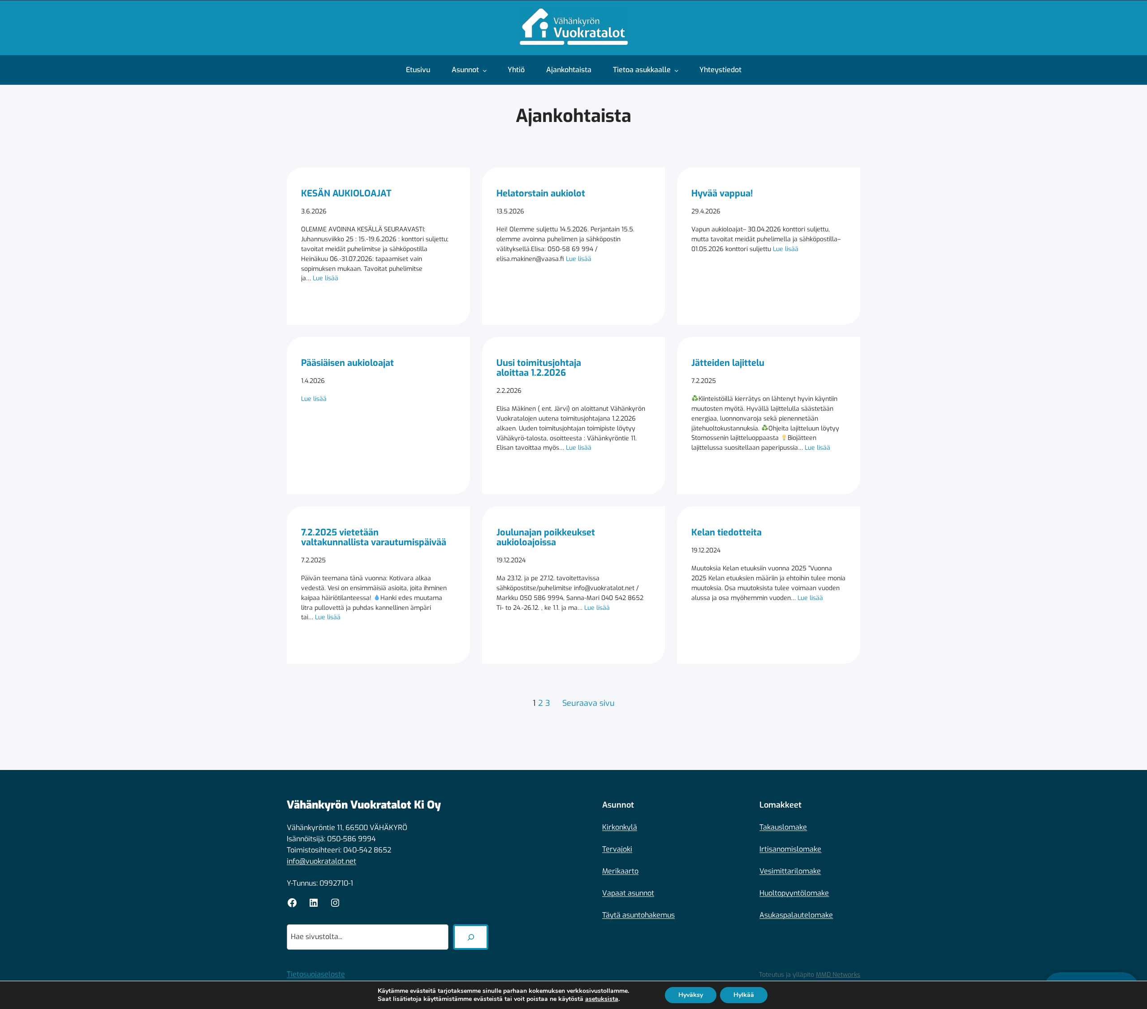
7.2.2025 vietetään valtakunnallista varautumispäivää (373, 538)
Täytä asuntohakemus (638, 915)
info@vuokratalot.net (321, 861)
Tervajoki (617, 849)
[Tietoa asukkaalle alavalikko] (679, 70)
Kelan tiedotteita (726, 533)
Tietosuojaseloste (316, 974)
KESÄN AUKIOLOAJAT (346, 194)
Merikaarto (620, 871)
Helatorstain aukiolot (540, 194)
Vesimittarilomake (790, 871)
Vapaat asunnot (628, 893)
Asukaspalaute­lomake (796, 915)
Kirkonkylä (619, 827)
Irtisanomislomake (790, 849)
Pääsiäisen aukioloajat (347, 363)
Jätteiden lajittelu (727, 363)
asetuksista (601, 999)
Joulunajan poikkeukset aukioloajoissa (545, 538)
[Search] (470, 937)
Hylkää (743, 995)
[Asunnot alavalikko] (487, 70)
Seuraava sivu (588, 703)
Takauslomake (783, 827)
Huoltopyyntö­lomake (794, 893)
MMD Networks (838, 974)
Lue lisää (325, 278)
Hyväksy (690, 995)
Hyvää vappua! (722, 194)
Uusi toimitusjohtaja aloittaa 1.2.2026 (538, 368)
